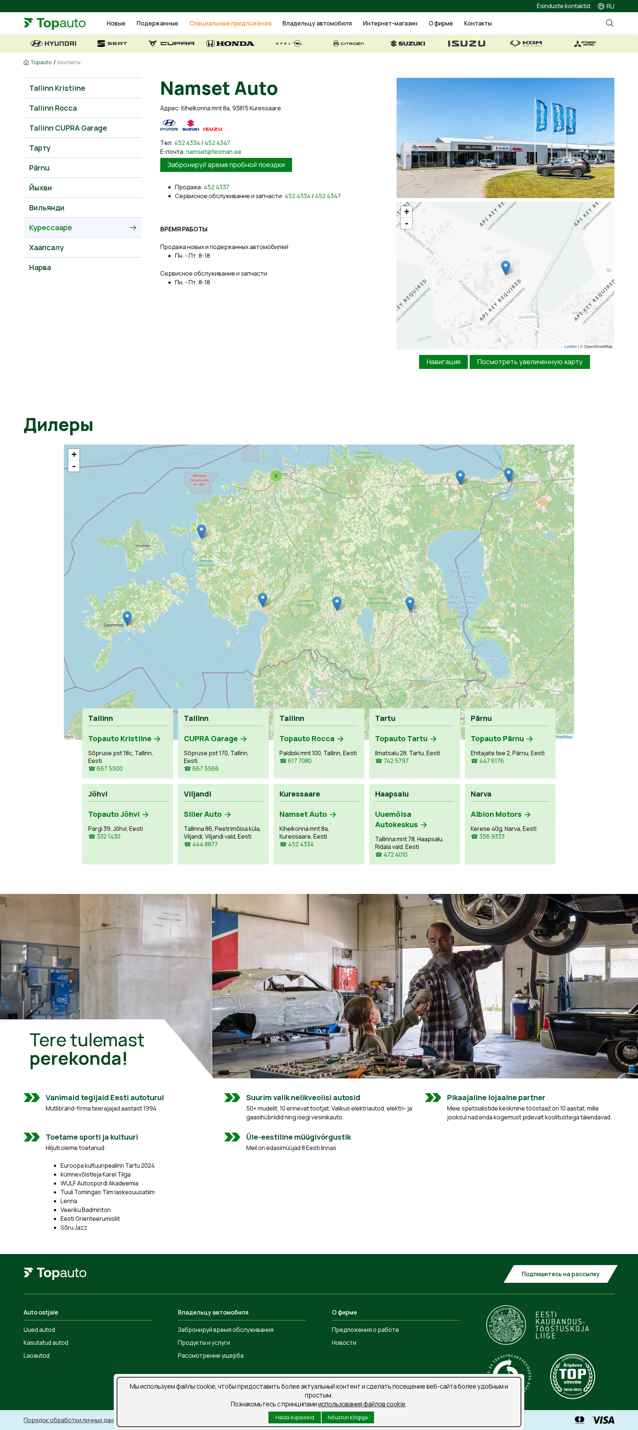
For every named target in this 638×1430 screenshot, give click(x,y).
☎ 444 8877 (201, 844)
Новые (116, 23)
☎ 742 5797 (392, 761)
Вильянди (47, 208)
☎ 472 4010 (391, 855)
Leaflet (571, 346)
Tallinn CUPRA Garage (68, 128)
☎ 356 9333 (488, 836)
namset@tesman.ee (213, 152)
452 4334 (187, 143)
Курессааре (50, 227)
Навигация (443, 361)
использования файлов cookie (361, 1404)
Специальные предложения (230, 23)
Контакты (478, 23)
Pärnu (39, 168)
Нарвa (40, 267)
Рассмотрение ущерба (211, 1355)
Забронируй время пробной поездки (226, 164)
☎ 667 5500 (105, 769)
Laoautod (36, 1355)
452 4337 (216, 187)
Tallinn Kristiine (57, 88)
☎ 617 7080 (295, 761)
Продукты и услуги (204, 1342)
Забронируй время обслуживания (226, 1329)
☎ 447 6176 (487, 761)
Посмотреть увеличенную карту (530, 361)
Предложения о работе (365, 1329)
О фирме (441, 23)
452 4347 (217, 143)
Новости (344, 1342)
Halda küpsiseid (294, 1417)
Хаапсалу (46, 247)
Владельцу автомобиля (317, 23)
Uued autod (39, 1329)
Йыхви (40, 188)
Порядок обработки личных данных (74, 1420)
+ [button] (406, 211)
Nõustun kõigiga (348, 1417)
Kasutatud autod (46, 1342)
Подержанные (157, 23)
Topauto (41, 62)
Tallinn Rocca (53, 108)
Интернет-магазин (390, 23)
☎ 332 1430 (104, 836)
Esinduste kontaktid (563, 6)
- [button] (406, 223)
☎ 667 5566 (201, 769)
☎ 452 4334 (296, 844)
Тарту (40, 148)
